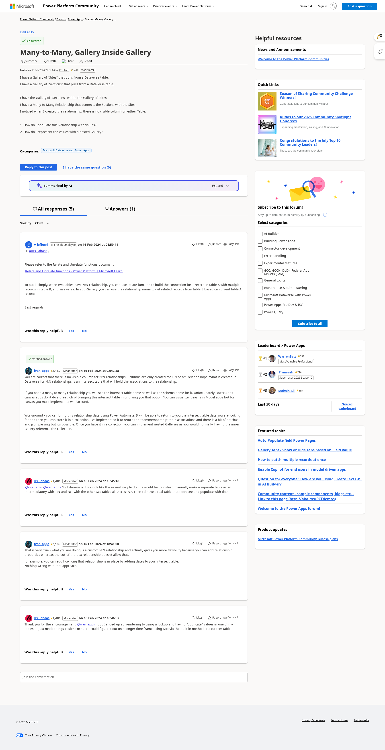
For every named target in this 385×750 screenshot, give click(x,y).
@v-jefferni (33, 487)
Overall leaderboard (347, 406)
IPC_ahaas (64, 70)
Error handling (275, 256)
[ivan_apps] (28, 371)
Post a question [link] (360, 6)
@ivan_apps (52, 487)
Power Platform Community (71, 5)
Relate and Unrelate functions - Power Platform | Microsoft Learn (74, 271)
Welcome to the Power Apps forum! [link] (289, 508)
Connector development (282, 248)
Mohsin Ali (286, 391)
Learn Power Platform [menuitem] (196, 6)
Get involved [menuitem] (112, 6)
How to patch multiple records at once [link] (292, 459)
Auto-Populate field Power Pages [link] (287, 440)
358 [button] (302, 356)
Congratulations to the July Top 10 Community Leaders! (310, 142)
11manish (285, 372)
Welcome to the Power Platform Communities (293, 59)
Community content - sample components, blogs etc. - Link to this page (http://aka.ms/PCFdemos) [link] (306, 496)
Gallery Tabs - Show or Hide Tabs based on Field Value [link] (305, 450)
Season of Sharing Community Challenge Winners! (316, 96)
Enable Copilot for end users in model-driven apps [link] (302, 469)
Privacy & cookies (313, 720)
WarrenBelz (287, 356)
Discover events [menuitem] (163, 6)
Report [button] (88, 61)
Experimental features (280, 263)
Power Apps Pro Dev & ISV (283, 305)
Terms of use (339, 720)
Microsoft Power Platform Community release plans (298, 539)
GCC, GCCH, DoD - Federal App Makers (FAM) (286, 272)
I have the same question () (87, 167)
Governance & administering (285, 288)
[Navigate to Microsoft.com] (22, 6)
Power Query (273, 312)
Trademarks (361, 720)
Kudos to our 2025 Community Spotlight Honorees (315, 119)
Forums (61, 19)
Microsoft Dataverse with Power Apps (66, 150)
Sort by (25, 223)
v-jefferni (41, 244)
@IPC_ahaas (38, 251)
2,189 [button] (56, 371)
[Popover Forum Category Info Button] (325, 215)
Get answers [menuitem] (137, 6)
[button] (306, 6)
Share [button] (70, 61)
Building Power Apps (279, 241)
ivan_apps (41, 371)
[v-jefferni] (28, 244)
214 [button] (299, 372)
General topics (275, 280)
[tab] (53, 211)
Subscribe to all (310, 323)
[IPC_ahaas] (28, 481)
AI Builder (271, 234)
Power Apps (75, 19)
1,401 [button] (75, 70)
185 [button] (301, 390)
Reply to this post (38, 167)
